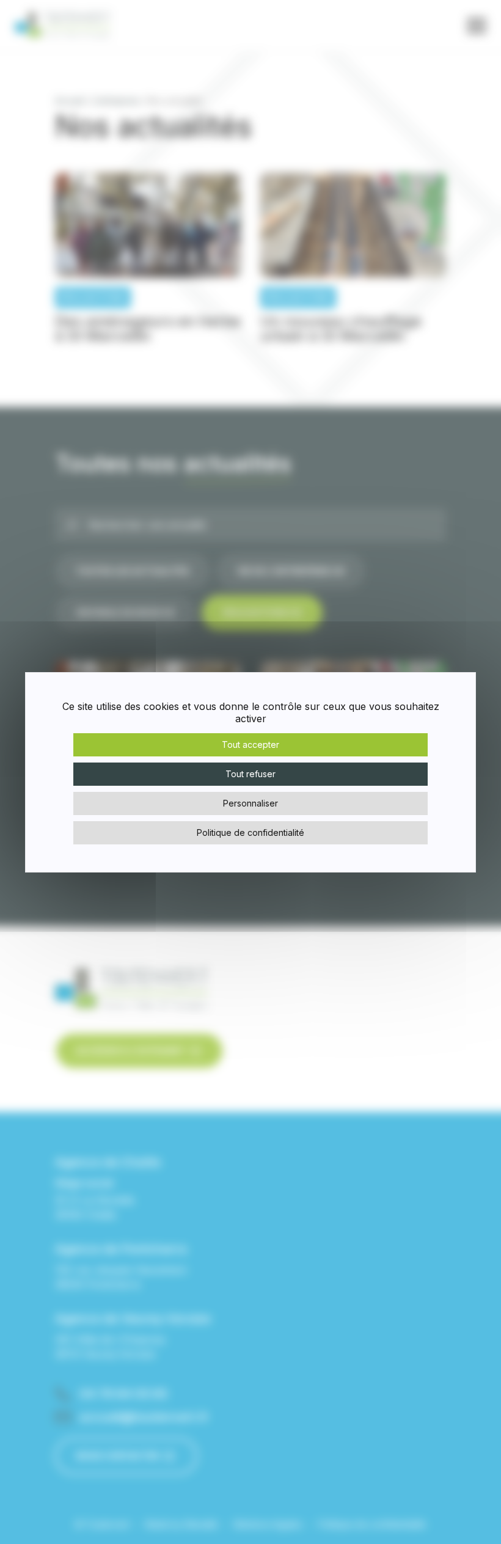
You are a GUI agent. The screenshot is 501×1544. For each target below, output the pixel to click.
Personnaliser (250, 803)
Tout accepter (250, 744)
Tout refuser (250, 774)
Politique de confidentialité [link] (250, 832)
